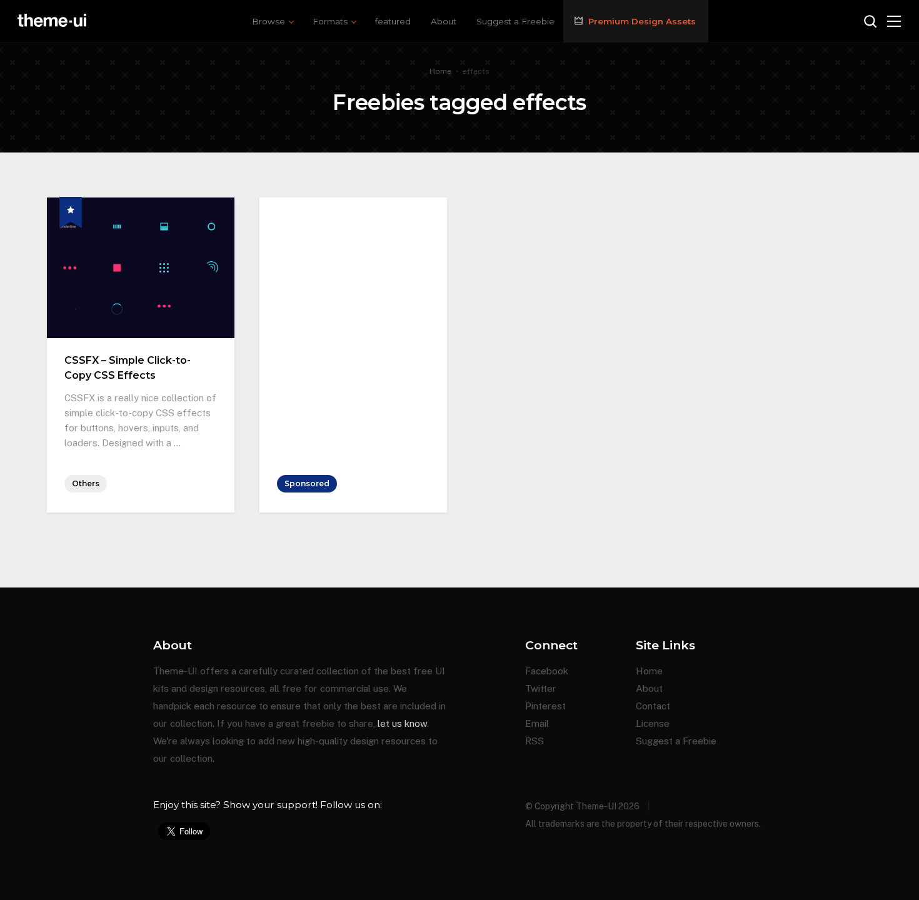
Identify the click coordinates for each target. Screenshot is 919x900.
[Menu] (893, 21)
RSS (534, 741)
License (653, 723)
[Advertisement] (353, 276)
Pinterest (545, 706)
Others (85, 483)
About (443, 21)
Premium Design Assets (642, 21)
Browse (268, 21)
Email (537, 723)
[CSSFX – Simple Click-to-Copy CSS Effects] (140, 204)
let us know (402, 723)
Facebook (546, 671)
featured (393, 21)
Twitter (540, 688)
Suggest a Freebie (515, 21)
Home (440, 71)
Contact (653, 706)
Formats (330, 21)
